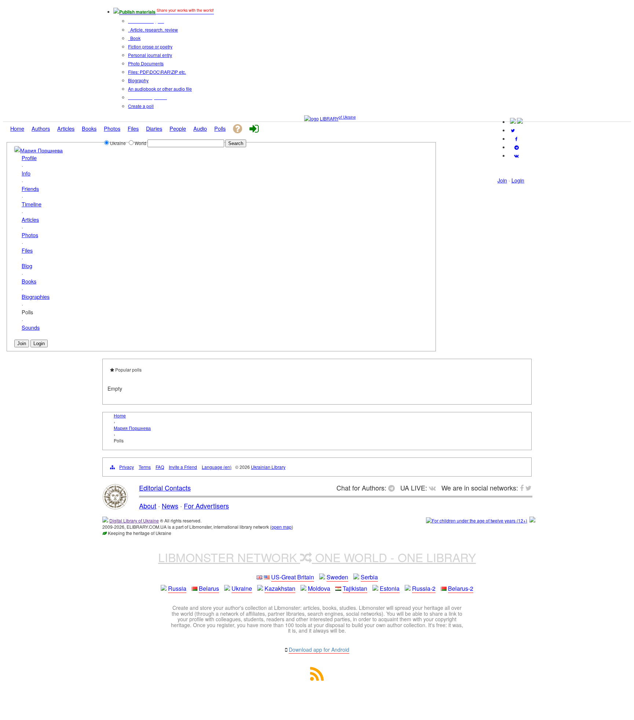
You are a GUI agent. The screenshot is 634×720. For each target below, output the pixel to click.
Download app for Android (319, 649)
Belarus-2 (460, 588)
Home (120, 415)
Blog (27, 265)
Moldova (319, 588)
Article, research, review (153, 29)
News (170, 505)
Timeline (31, 204)
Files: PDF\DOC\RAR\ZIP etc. (157, 72)
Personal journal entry (150, 55)
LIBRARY (329, 118)
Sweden (337, 577)
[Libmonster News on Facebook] (516, 138)
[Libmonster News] (513, 130)
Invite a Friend (183, 467)
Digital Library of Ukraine (134, 520)
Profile (29, 158)
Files (27, 250)
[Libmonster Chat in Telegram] (393, 487)
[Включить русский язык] (520, 122)
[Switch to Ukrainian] (513, 122)
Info (26, 173)
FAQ (160, 467)
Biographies (36, 296)
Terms (145, 467)
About (147, 505)
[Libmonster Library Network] (532, 520)
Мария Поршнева (41, 150)
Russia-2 (424, 588)
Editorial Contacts (165, 487)
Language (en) (217, 467)
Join (502, 180)
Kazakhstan (280, 588)
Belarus (209, 588)
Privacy (126, 467)
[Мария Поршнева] (17, 149)
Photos (30, 235)
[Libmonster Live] (516, 155)
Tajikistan (355, 588)
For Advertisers (206, 505)
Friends (30, 188)
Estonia (390, 588)
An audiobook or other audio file (160, 89)
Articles (30, 219)
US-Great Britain (292, 577)
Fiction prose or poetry (150, 46)
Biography (138, 80)
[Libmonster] (115, 506)
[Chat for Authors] (516, 147)
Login (517, 180)
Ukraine (242, 588)
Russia (177, 588)
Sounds (31, 327)
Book (135, 38)
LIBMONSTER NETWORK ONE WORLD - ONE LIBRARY (317, 557)
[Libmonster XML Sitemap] (317, 678)
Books (29, 281)
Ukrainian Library (268, 467)
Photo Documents (146, 63)
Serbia (369, 577)
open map (282, 527)
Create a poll (141, 106)
